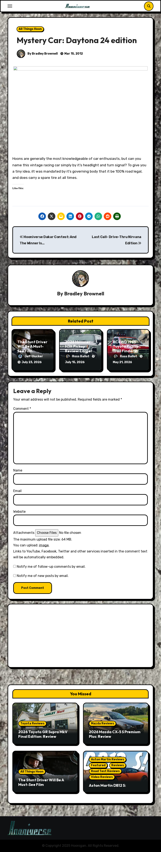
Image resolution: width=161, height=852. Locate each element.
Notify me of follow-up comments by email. (51, 567)
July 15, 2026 (75, 362)
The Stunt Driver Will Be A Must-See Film (32, 346)
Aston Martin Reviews (107, 759)
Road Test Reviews (105, 771)
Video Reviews (102, 777)
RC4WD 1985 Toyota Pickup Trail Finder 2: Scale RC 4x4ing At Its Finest (127, 351)
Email (17, 491)
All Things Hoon (30, 29)
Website (19, 512)
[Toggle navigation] (10, 6)
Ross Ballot (81, 356)
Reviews (117, 765)
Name (17, 470)
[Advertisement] (81, 636)
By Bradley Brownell (42, 53)
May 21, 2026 (122, 362)
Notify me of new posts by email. (43, 576)
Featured (98, 765)
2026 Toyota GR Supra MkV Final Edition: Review (43, 734)
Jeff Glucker (34, 356)
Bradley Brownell (84, 293)
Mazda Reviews (102, 723)
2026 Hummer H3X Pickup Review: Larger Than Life (78, 349)
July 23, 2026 (32, 362)
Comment (22, 409)
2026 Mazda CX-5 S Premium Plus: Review (114, 734)
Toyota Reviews (32, 723)
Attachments (23, 533)
